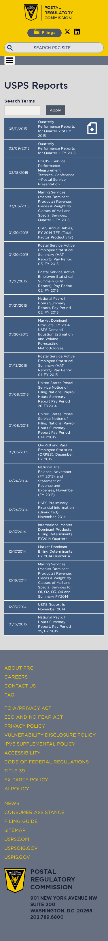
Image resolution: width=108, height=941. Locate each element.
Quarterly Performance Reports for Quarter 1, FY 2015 (56, 148)
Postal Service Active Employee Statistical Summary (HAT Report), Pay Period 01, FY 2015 (56, 365)
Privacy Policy (24, 725)
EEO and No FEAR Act (33, 717)
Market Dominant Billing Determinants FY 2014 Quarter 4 (55, 551)
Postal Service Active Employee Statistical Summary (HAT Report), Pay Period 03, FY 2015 (56, 254)
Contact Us (20, 685)
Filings (48, 33)
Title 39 (14, 770)
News (11, 803)
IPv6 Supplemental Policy (39, 743)
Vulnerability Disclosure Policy (50, 734)
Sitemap (15, 830)
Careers (16, 676)
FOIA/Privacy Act (27, 708)
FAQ (9, 694)
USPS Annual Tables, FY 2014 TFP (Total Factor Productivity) (55, 232)
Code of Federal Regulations (46, 761)
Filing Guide (21, 821)
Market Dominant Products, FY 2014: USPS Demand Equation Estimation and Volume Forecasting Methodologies (55, 334)
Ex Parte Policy (26, 779)
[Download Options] (91, 135)
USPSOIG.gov (21, 848)
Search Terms (19, 101)
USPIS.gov (17, 857)
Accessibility (22, 752)
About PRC (18, 667)
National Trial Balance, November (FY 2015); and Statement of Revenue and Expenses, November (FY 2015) (56, 481)
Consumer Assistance (34, 812)
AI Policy (16, 788)
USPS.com (16, 839)
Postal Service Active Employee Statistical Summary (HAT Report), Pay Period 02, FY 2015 (56, 281)
